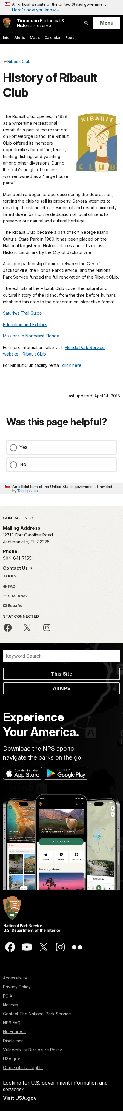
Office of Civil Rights (23, 1067)
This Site (61, 674)
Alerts (19, 37)
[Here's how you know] (61, 7)
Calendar (52, 37)
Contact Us (16, 568)
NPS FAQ (12, 1022)
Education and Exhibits (25, 324)
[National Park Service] (7, 23)
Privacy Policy (17, 986)
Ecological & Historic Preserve (40, 23)
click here (72, 365)
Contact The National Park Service (37, 1013)
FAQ (11, 586)
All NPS (61, 688)
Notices (10, 1004)
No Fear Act (14, 1031)
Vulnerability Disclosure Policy (32, 1049)
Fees (69, 37)
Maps (35, 37)
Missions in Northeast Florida (31, 335)
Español (15, 605)
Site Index (17, 596)
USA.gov (11, 1058)
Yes (23, 447)
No (22, 464)
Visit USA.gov (20, 1098)
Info (6, 37)
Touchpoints (27, 490)
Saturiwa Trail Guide (22, 312)
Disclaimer (13, 1040)
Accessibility (15, 977)
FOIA (7, 995)
